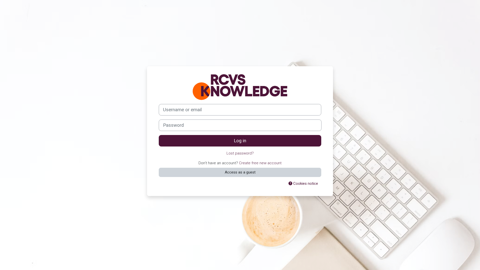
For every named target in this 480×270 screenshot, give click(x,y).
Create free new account (260, 163)
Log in (240, 141)
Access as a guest (240, 172)
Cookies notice (305, 183)
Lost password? (240, 153)
